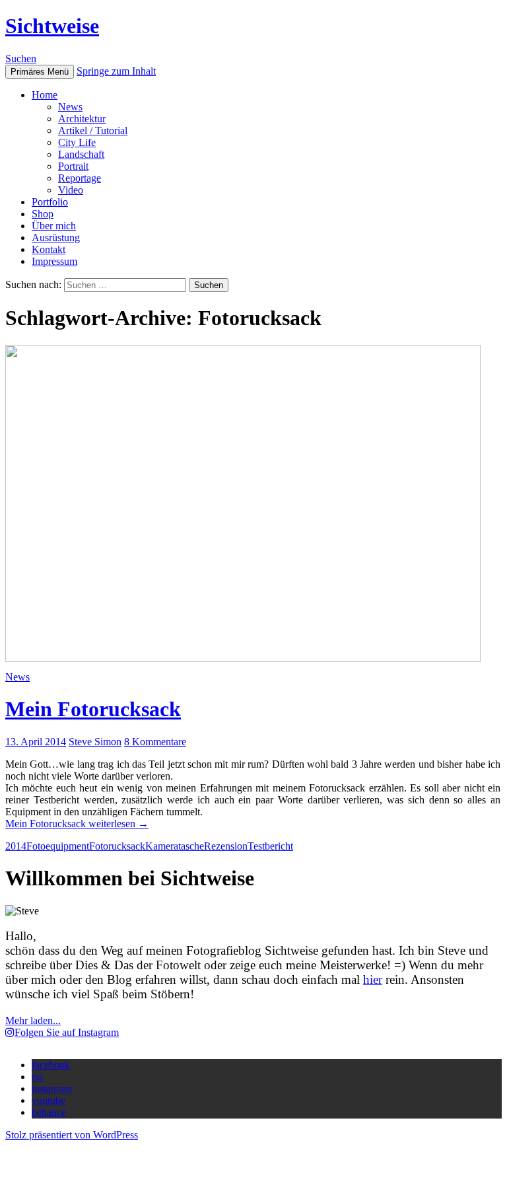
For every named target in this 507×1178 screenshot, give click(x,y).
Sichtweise (52, 26)
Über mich (54, 225)
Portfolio (50, 201)
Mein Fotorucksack (93, 709)
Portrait (73, 166)
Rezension (226, 846)
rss (37, 1076)
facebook (51, 1064)
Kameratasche (174, 846)
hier (372, 979)
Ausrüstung (56, 237)
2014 (15, 846)
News (70, 106)
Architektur (82, 118)
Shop (42, 213)
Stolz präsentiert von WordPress (71, 1134)
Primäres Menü (40, 72)
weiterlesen (77, 823)
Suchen (20, 58)
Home (44, 94)
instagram (52, 1088)
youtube (48, 1100)
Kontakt (48, 249)
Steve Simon (95, 741)
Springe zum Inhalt (116, 71)
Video (70, 190)
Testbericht (270, 846)
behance (49, 1112)
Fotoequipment (57, 846)
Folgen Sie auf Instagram (67, 1032)
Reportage (79, 178)
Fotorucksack (117, 846)
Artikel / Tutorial (92, 130)
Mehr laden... (33, 1020)
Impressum (54, 261)
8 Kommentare (155, 741)
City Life (77, 142)
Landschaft (81, 154)
